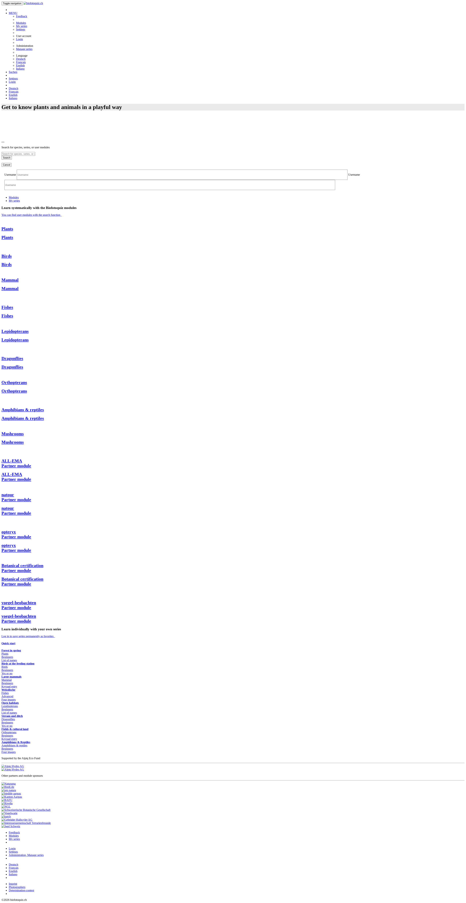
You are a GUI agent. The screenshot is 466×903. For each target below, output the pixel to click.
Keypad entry (9, 686)
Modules (21, 22)
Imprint (13, 883)
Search (6, 157)
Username (10, 174)
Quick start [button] (8, 643)
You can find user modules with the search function (31, 214)
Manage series (24, 49)
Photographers (17, 887)
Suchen (13, 72)
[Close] (2, 142)
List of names (9, 660)
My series (21, 26)
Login (19, 39)
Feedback (21, 16)
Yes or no (6, 673)
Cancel (6, 164)
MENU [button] (13, 13)
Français (21, 62)
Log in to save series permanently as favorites (28, 636)
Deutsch (20, 58)
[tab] (14, 197)
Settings (20, 29)
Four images (8, 699)
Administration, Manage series (26, 855)
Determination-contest (21, 890)
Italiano (20, 68)
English (20, 65)
